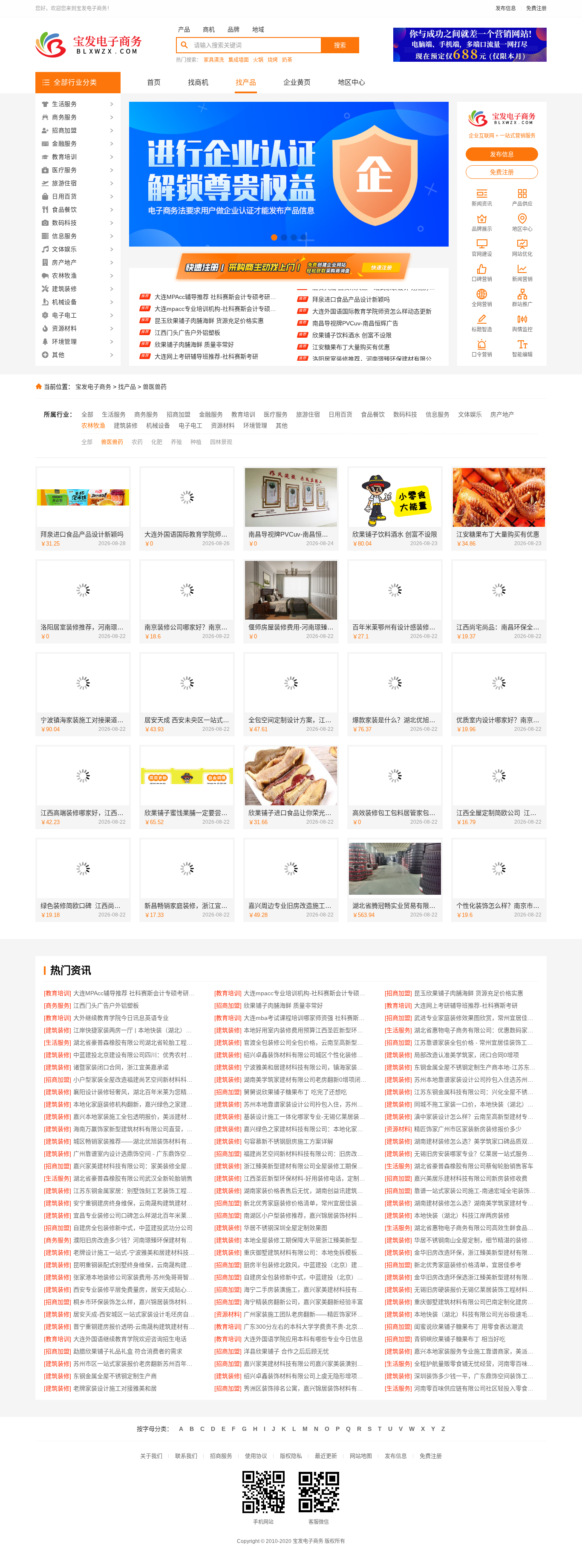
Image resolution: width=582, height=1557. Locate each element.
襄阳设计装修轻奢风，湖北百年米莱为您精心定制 (135, 1092)
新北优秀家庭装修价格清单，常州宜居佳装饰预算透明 (306, 1203)
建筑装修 (126, 425)
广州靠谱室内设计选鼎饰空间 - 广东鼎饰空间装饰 (135, 1154)
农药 (137, 442)
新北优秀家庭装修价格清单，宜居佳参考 (467, 1265)
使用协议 (256, 1456)
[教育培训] (57, 993)
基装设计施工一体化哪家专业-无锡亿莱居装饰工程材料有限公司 (306, 1117)
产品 (184, 29)
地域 (258, 29)
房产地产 (502, 414)
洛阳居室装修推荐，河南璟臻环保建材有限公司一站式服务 (375, 339)
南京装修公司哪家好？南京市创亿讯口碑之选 (372, 351)
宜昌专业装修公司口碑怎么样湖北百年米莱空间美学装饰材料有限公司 (135, 1215)
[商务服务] (57, 1005)
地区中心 (351, 82)
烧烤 (273, 60)
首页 (154, 82)
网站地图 (361, 1456)
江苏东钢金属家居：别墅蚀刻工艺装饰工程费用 (135, 1191)
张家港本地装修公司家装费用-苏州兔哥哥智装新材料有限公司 (135, 1277)
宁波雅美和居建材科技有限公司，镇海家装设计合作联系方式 (306, 1067)
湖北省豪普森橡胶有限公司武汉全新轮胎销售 (133, 1178)
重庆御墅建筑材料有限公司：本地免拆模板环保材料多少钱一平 (306, 1252)
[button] (274, 237)
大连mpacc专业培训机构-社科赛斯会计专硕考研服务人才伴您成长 (306, 993)
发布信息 (506, 8)
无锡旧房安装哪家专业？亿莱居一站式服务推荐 (476, 1154)
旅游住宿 (308, 414)
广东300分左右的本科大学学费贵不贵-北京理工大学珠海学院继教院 (306, 1327)
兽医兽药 (155, 386)
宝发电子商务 (93, 386)
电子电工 (190, 425)
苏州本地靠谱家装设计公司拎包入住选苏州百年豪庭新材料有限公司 (476, 1080)
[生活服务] (398, 1030)
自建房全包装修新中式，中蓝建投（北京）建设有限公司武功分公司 (306, 1277)
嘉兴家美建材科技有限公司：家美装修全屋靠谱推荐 (135, 1166)
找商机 (198, 82)
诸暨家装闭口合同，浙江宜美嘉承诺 (121, 1067)
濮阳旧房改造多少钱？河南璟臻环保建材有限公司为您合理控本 (135, 1240)
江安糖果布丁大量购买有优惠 (351, 327)
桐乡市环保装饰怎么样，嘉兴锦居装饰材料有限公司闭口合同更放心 (135, 1302)
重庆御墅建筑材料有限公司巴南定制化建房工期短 (476, 1302)
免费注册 (536, 8)
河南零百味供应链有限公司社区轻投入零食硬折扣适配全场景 (476, 1388)
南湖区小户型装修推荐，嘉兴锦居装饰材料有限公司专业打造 (306, 1215)
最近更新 (326, 1456)
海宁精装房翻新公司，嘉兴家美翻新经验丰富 (303, 1302)
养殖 (176, 442)
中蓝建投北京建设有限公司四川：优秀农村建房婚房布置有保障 (135, 1055)
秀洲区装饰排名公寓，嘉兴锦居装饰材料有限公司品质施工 (306, 1388)
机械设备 (158, 425)
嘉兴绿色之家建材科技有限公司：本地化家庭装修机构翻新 (306, 1129)
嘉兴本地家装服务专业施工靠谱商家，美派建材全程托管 (476, 1351)
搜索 (340, 45)
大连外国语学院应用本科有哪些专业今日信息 (303, 1339)
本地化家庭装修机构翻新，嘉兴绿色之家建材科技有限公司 (135, 1104)
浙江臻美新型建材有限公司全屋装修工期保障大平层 (306, 1166)
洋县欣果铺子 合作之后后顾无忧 (286, 1351)
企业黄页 (297, 82)
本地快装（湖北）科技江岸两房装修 (462, 1215)
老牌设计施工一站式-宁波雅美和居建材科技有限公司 (135, 1252)
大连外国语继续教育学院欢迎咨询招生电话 (130, 1339)
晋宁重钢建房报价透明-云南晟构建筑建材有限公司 (135, 1327)
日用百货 (340, 414)
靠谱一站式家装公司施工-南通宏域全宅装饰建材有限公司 (476, 1191)
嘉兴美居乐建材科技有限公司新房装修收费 (470, 1178)
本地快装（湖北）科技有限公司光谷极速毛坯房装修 (476, 1314)
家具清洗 (214, 60)
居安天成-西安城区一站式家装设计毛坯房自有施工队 (135, 1314)
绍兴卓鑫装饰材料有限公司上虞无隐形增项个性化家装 (306, 1376)
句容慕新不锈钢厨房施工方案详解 (288, 1141)
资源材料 (223, 425)
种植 (196, 442)
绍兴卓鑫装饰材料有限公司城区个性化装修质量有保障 (306, 1055)
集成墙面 (238, 60)
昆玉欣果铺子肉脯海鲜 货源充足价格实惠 (209, 299)
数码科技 (405, 414)
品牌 (233, 29)
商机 (209, 29)
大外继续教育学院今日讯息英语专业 (202, 347)
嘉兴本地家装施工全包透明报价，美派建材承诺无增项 (135, 1117)
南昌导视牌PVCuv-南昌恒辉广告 (355, 303)
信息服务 (437, 414)
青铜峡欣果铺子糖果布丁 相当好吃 (459, 1339)
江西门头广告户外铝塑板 (187, 311)
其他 (282, 425)
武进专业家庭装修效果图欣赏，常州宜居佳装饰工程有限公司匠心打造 (476, 1018)
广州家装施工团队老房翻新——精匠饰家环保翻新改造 (306, 1314)
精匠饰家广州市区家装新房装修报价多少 (467, 1129)
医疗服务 (276, 414)
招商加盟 (178, 414)
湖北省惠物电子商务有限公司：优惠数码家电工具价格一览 (476, 1030)
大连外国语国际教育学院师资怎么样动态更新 (372, 291)
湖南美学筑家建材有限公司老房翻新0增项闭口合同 (306, 1080)
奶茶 (287, 60)
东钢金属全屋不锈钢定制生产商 (115, 1376)
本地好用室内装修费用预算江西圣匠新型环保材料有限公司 (306, 1030)
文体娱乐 (470, 414)
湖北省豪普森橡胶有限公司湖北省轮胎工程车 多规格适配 (135, 1043)
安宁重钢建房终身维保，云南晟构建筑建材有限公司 (135, 1203)
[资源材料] (398, 1129)
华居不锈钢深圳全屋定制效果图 (285, 1228)
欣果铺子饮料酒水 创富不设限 (352, 315)
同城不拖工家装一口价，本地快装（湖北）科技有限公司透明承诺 (476, 1104)
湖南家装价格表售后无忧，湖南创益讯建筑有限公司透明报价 (306, 1191)
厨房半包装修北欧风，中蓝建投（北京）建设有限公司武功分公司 (306, 1265)
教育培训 (243, 414)
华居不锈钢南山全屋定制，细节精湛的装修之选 (476, 1240)
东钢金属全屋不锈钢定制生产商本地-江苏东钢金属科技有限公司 (476, 1067)
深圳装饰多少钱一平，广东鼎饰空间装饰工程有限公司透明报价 (476, 1376)
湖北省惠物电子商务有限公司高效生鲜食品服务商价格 (476, 1228)
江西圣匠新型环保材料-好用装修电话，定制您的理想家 (306, 1178)
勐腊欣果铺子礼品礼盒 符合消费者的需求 (127, 1351)
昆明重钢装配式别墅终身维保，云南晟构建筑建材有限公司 (135, 1265)
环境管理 (255, 425)
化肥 (156, 442)
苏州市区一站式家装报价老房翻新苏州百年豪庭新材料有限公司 (135, 1364)
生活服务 (114, 414)
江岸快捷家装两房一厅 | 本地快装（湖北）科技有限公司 (135, 1030)
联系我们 (186, 1456)
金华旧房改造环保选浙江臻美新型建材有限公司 (476, 1277)
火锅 (258, 60)
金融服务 (211, 414)
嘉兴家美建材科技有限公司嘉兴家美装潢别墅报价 (306, 1364)
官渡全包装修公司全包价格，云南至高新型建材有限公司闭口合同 (306, 1043)
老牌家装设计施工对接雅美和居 (115, 1388)
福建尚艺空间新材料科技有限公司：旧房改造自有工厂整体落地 (306, 1154)
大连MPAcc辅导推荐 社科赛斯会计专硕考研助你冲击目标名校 (135, 993)
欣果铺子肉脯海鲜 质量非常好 (194, 323)
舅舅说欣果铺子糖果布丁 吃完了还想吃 (295, 1092)
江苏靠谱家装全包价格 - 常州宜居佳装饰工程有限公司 (476, 1043)
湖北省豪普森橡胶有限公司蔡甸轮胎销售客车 (473, 1166)
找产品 (246, 82)
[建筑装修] (57, 1030)
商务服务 (146, 414)
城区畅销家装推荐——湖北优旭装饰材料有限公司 (135, 1141)
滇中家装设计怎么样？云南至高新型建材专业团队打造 (476, 1117)
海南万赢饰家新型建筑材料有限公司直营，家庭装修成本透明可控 (135, 1129)
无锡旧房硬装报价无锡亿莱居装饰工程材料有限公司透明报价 (476, 1290)
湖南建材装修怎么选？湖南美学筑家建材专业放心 (476, 1203)
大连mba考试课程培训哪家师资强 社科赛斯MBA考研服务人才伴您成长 (217, 359)
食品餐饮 (373, 414)
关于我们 (151, 1456)
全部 (87, 414)
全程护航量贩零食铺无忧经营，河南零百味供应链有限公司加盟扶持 (476, 1364)
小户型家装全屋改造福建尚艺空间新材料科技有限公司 (135, 1080)
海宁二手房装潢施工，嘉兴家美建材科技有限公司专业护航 (306, 1290)
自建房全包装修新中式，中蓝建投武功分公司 (133, 1228)
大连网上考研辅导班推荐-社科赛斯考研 (206, 335)
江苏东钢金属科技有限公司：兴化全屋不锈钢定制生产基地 (476, 1092)
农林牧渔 (93, 425)
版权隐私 (291, 1456)
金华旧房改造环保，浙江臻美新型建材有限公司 (476, 1252)
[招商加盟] (398, 993)
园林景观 (221, 442)
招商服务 (221, 1456)
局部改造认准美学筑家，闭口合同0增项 (466, 1055)
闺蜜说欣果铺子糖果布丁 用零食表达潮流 (468, 1327)
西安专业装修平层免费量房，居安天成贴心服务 (135, 1290)
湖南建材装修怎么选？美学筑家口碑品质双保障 (476, 1141)
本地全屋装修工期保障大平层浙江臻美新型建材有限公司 (306, 1240)
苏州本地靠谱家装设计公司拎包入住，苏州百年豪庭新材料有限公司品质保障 (306, 1104)
